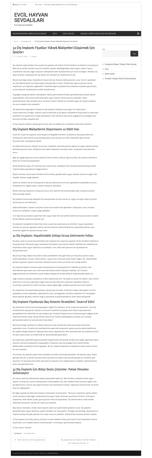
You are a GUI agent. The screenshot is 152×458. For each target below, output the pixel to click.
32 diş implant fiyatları (22, 427)
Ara (103, 49)
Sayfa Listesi (68, 33)
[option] (64, 4)
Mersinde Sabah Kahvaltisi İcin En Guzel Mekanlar (60, 5)
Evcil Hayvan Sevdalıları (31, 17)
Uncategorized (29, 433)
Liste (54, 33)
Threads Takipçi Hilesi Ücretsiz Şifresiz (98, 33)
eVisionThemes (53, 453)
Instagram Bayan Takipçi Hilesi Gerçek (29, 33)
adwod (34, 56)
